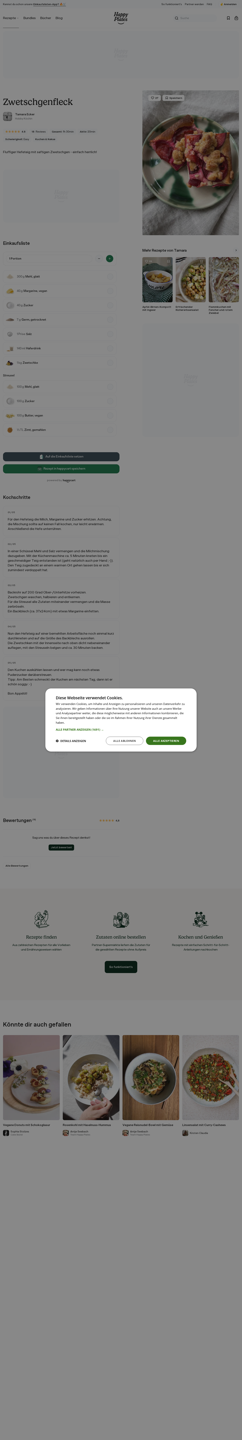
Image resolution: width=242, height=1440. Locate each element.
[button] (121, 729)
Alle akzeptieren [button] (166, 740)
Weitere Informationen (80, 722)
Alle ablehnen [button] (124, 740)
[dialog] (121, 720)
